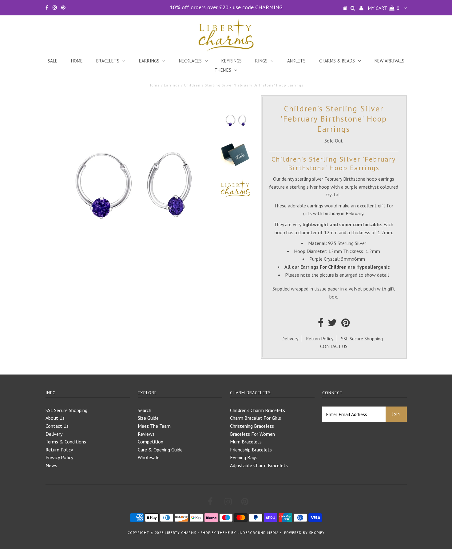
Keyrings (231, 61)
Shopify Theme (215, 533)
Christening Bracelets (252, 426)
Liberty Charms (180, 533)
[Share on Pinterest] (345, 324)
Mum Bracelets (246, 442)
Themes (223, 70)
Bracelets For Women (252, 434)
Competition (150, 442)
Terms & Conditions (66, 442)
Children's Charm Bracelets (257, 410)
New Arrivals (389, 61)
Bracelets (107, 61)
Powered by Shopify (304, 533)
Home (77, 61)
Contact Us (57, 426)
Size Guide (148, 418)
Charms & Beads (337, 61)
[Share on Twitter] (332, 324)
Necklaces (190, 61)
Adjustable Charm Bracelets (259, 465)
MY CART (383, 8)
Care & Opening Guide (160, 450)
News (51, 465)
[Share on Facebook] (320, 324)
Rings (261, 61)
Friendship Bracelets (251, 450)
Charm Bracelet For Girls (255, 418)
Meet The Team (154, 426)
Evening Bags (243, 457)
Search (144, 410)
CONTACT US (333, 346)
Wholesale (149, 457)
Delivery (289, 338)
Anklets (296, 61)
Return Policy (319, 338)
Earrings (149, 61)
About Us (55, 418)
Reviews (146, 434)
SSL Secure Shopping (362, 338)
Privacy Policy (59, 457)
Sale (52, 61)
